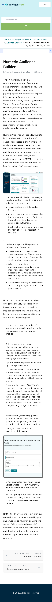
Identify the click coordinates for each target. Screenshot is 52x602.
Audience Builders (28, 555)
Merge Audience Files (17, 567)
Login (44, 4)
